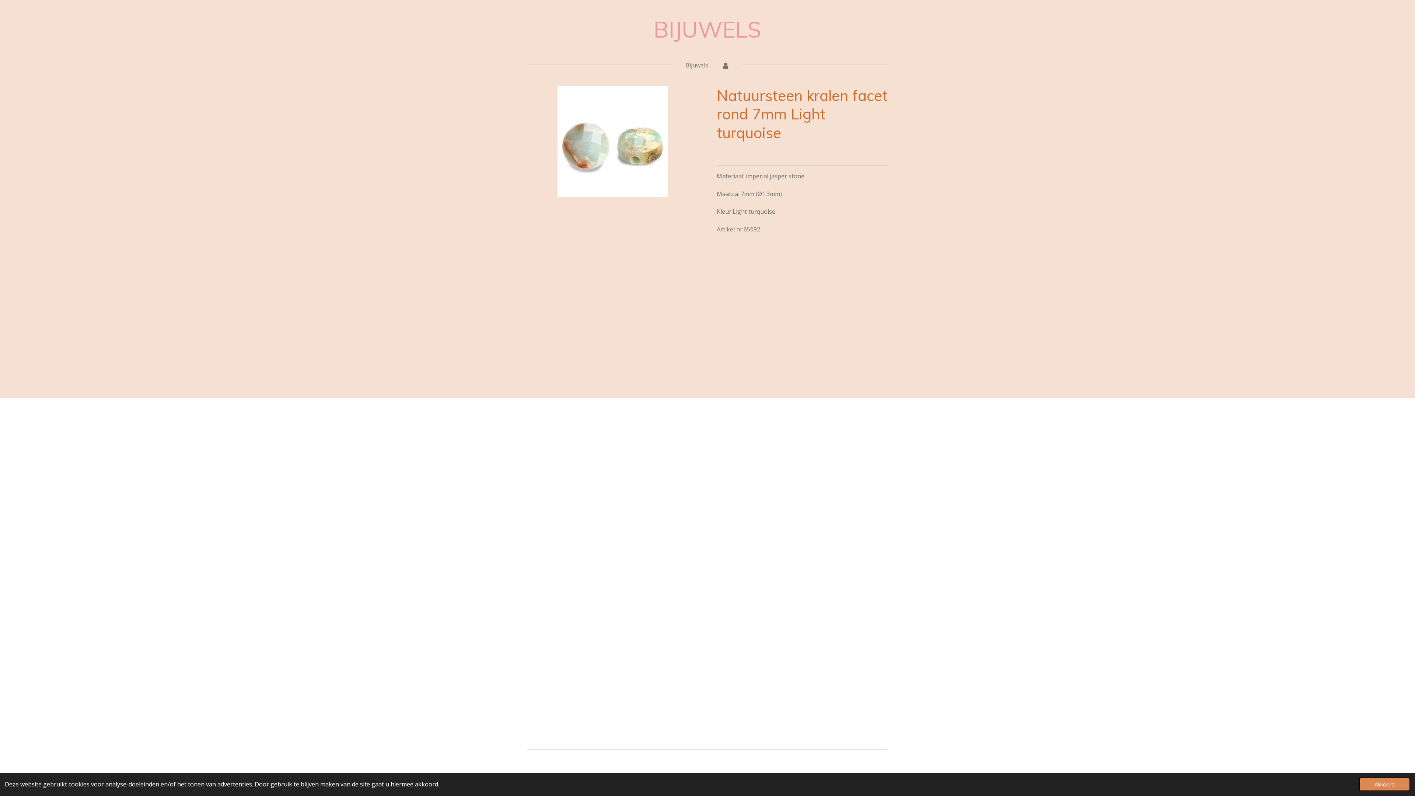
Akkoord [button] (1384, 784)
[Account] (725, 65)
